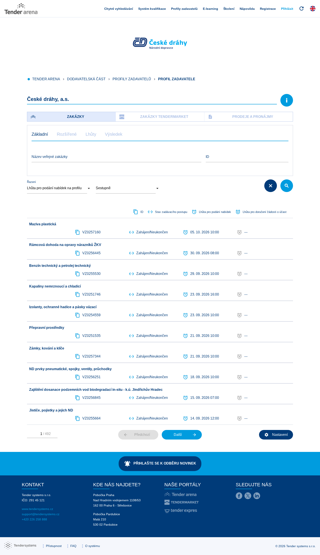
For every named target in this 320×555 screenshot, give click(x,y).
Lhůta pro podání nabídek (215, 212)
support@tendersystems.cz (40, 514)
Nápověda (247, 8)
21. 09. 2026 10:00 (204, 336)
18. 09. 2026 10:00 (204, 377)
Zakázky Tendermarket (164, 117)
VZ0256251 (91, 377)
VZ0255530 (91, 274)
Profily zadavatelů (184, 8)
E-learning (210, 8)
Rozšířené (67, 134)
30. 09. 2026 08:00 (204, 253)
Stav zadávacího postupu (171, 212)
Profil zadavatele (176, 79)
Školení (228, 8)
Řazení (31, 182)
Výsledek (113, 134)
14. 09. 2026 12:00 (204, 418)
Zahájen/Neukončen (152, 232)
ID (207, 157)
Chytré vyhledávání (118, 8)
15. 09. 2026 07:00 (204, 398)
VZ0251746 (91, 294)
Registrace (268, 8)
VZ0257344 (91, 356)
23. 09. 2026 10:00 (204, 315)
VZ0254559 (91, 315)
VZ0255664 (91, 418)
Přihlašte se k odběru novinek (160, 463)
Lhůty (91, 134)
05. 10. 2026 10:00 (204, 232)
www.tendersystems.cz (37, 509)
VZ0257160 (91, 232)
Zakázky (75, 117)
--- (246, 232)
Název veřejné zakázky (49, 157)
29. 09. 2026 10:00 (204, 274)
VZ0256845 (91, 398)
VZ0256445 (91, 253)
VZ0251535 (91, 336)
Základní (40, 134)
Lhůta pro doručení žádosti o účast (264, 212)
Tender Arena (46, 79)
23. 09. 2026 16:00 (204, 294)
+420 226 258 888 (34, 519)
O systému (92, 546)
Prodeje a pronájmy (240, 116)
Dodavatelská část (86, 79)
